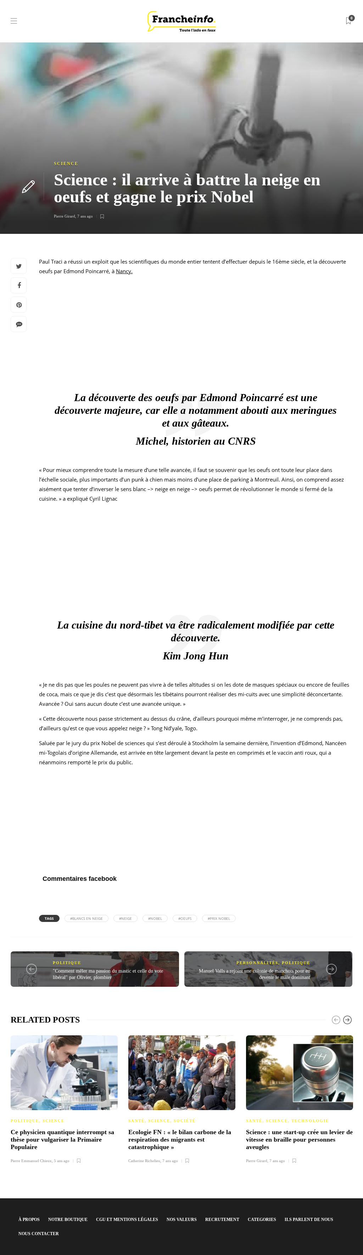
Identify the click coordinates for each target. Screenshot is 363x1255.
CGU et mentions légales (127, 1219)
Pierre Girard (64, 216)
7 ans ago (85, 216)
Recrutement (222, 1219)
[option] (64, 1098)
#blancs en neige (86, 918)
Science (66, 163)
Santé (136, 1121)
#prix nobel (219, 918)
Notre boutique (68, 1219)
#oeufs (184, 918)
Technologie (310, 1121)
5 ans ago (61, 1161)
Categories (262, 1219)
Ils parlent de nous (309, 1219)
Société (185, 1121)
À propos (29, 1219)
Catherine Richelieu (144, 1161)
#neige (125, 918)
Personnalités (257, 963)
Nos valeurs (182, 1219)
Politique (67, 963)
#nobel (155, 918)
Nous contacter (38, 1233)
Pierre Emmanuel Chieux (31, 1161)
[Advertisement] (195, 331)
